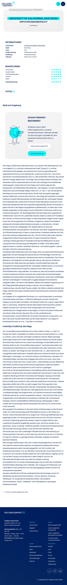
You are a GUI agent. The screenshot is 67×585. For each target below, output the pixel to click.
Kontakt (50, 546)
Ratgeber (32, 528)
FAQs (49, 552)
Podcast (31, 561)
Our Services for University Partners (54, 539)
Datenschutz (52, 564)
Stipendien (32, 552)
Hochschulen (33, 525)
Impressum (51, 561)
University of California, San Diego (34, 45)
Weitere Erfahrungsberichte (39, 146)
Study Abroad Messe (35, 555)
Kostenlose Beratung (37, 153)
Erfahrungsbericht (38, 9)
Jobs (49, 549)
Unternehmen (33, 531)
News (31, 549)
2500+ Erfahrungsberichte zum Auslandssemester (21, 9)
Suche (50, 555)
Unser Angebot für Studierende (53, 529)
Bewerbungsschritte (54, 525)
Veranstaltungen (34, 558)
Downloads (51, 558)
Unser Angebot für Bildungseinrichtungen (55, 534)
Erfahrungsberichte (35, 546)
